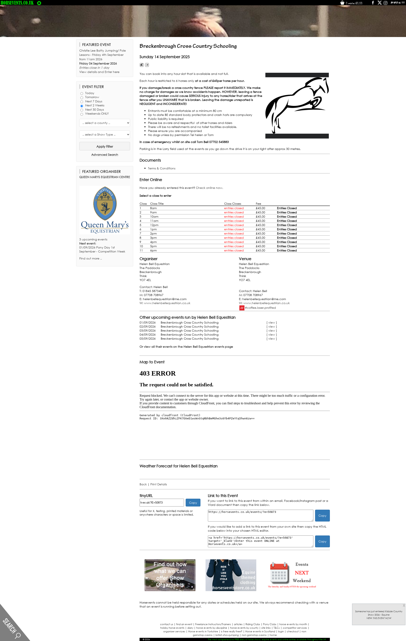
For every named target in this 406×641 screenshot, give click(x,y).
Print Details (158, 484)
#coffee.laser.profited (260, 307)
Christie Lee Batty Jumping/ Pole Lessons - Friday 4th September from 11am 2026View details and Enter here (102, 61)
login (281, 631)
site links (266, 628)
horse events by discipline (211, 628)
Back (143, 484)
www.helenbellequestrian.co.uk (167, 303)
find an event (184, 624)
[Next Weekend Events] (291, 590)
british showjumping (227, 635)
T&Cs (277, 628)
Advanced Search (104, 154)
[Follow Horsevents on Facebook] (372, 4)
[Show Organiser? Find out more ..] (170, 590)
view (271, 322)
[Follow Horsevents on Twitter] (379, 4)
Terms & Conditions (161, 168)
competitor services (295, 628)
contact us (166, 624)
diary (190, 628)
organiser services (174, 631)
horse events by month (293, 624)
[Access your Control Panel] (39, 2)
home (273, 635)
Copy (193, 503)
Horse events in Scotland (260, 631)
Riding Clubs (253, 624)
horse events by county (244, 628)
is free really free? (231, 631)
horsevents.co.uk (17, 2)
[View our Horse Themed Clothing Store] (231, 590)
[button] (297, 106)
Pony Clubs (269, 624)
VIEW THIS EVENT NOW (378, 618)
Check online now (209, 188)
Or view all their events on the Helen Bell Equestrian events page (186, 347)
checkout (293, 631)
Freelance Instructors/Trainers (213, 624)
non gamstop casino (254, 635)
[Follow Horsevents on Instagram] (385, 4)
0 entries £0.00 (353, 3)
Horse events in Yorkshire (203, 631)
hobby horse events (172, 628)
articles (238, 624)
